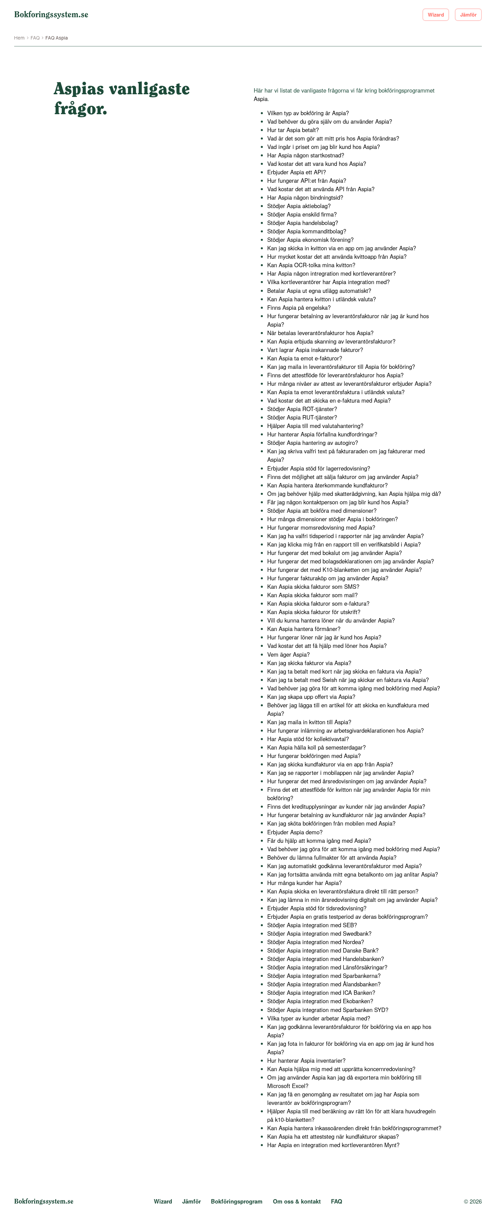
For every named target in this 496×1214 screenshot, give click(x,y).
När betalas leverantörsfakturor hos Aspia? (320, 333)
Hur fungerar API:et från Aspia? (306, 180)
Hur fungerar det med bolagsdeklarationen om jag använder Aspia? (350, 561)
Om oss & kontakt (297, 1201)
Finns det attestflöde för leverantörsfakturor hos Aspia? (335, 375)
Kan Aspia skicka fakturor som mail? (312, 595)
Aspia (261, 99)
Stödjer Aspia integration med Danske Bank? (323, 950)
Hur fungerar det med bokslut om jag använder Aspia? (334, 553)
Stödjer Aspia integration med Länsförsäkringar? (327, 967)
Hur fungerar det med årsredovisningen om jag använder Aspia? (346, 781)
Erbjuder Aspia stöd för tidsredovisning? (316, 908)
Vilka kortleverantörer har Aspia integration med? (328, 282)
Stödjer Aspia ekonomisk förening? (310, 239)
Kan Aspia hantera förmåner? (303, 629)
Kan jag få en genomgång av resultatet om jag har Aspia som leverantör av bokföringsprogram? (343, 1098)
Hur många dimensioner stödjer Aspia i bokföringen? (332, 519)
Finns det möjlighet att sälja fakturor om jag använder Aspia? (342, 477)
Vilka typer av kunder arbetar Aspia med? (318, 1018)
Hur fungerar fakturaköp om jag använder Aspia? (327, 578)
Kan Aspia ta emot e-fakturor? (304, 358)
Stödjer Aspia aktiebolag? (299, 206)
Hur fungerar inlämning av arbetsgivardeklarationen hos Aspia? (345, 730)
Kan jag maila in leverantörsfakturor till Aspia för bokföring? (341, 366)
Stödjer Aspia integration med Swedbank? (319, 933)
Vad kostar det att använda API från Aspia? (321, 189)
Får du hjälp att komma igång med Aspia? (319, 840)
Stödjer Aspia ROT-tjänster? (302, 409)
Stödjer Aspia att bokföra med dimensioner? (322, 510)
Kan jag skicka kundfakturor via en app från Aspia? (330, 764)
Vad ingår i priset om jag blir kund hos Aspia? (323, 147)
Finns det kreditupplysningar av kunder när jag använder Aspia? (346, 806)
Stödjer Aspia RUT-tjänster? (302, 417)
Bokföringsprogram (237, 1201)
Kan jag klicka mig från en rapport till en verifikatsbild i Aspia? (344, 544)
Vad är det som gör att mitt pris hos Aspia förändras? (333, 138)
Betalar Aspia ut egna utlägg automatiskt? (319, 290)
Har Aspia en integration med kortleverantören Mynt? (333, 1145)
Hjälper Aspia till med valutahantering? (315, 426)
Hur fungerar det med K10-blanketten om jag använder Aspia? (344, 569)
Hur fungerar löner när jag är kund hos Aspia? (324, 637)
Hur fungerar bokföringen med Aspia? (314, 756)
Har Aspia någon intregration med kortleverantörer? (331, 273)
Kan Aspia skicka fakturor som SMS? (313, 586)
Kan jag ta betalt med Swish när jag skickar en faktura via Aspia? (348, 680)
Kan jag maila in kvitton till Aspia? (309, 722)
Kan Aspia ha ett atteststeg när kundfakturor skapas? (333, 1136)
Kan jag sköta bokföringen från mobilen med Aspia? (331, 823)
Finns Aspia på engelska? (299, 307)
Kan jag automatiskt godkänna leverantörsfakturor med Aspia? (344, 866)
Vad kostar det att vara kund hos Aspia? (316, 163)
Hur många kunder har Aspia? (304, 883)
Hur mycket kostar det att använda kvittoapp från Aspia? (337, 256)
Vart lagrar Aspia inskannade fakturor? (315, 350)
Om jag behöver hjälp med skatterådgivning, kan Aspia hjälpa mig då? (354, 493)
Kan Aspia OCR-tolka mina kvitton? (311, 265)
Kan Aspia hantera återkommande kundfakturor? (327, 485)
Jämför (468, 14)
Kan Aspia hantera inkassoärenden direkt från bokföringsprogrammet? (354, 1128)
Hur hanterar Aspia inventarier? (306, 1060)
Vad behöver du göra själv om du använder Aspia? (329, 121)
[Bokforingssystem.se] (51, 14)
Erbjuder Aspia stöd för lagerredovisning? (318, 468)
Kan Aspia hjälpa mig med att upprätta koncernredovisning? (341, 1069)
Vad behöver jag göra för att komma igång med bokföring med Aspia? (353, 688)
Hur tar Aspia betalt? (293, 130)
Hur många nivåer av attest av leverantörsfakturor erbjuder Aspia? (349, 383)
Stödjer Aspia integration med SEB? (312, 925)
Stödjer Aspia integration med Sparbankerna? (324, 975)
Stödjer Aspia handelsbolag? (302, 223)
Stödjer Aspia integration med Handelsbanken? (325, 959)
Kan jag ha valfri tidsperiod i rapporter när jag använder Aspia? (345, 536)
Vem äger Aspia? (288, 654)
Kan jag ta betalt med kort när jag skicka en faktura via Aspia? (344, 671)
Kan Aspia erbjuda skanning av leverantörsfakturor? (331, 341)
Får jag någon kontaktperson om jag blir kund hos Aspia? (338, 502)
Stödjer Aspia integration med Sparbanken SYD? (327, 1010)
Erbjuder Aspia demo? (295, 832)
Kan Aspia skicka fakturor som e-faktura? (318, 603)
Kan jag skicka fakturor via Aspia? (309, 663)
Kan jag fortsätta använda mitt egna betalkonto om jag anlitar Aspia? (352, 874)
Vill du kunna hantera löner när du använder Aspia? (331, 620)
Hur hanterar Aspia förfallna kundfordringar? (322, 434)
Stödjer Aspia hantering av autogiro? (312, 442)
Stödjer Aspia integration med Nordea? (315, 942)
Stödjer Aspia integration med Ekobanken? (320, 1001)
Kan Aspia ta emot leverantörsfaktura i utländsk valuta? (336, 392)
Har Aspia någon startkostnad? (305, 155)
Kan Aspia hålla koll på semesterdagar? (316, 747)
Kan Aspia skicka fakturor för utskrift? (313, 612)
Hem (19, 37)
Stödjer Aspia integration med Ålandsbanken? (324, 984)
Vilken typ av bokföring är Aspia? (308, 113)
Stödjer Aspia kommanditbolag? (306, 231)
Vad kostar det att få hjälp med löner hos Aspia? (327, 645)
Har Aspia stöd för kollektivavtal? (308, 739)
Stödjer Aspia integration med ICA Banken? (321, 992)
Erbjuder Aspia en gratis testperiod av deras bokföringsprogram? (347, 916)
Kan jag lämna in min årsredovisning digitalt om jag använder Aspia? (352, 899)
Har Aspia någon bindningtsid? (305, 197)
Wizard (436, 14)
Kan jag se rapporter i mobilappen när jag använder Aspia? (340, 772)
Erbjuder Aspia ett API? (296, 172)
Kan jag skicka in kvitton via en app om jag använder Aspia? (341, 248)
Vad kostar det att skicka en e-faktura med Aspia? (329, 400)
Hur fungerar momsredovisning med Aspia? (321, 527)
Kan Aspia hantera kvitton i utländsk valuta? (321, 299)
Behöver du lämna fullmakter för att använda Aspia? (331, 857)
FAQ (35, 37)
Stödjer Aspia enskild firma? (302, 214)
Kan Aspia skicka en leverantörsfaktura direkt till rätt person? (342, 891)
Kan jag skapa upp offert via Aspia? (311, 696)
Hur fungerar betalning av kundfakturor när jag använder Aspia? (346, 815)
